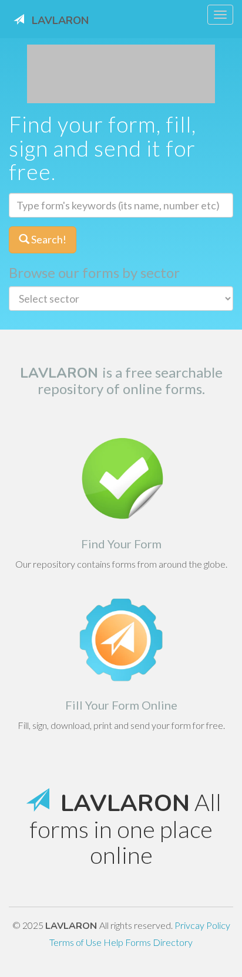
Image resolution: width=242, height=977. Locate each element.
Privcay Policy (202, 925)
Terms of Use (76, 942)
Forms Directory (159, 942)
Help (114, 942)
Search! (47, 239)
